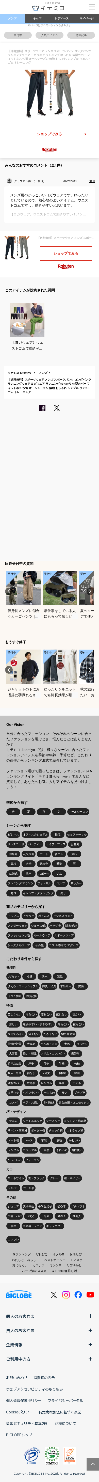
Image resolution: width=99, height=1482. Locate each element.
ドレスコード (16, 844)
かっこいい (15, 1159)
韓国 (77, 1073)
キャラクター (54, 1225)
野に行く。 (20, 1265)
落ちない (63, 1024)
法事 (28, 873)
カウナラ (38, 1265)
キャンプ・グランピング (38, 893)
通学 (59, 863)
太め (67, 1043)
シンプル (13, 1150)
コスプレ (13, 1239)
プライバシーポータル (65, 1400)
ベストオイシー (54, 1260)
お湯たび (76, 1254)
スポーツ (44, 873)
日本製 (61, 1073)
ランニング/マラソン (21, 883)
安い (64, 1092)
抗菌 (81, 986)
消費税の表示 (44, 1377)
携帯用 (75, 1053)
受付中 (18, 35)
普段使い (76, 1150)
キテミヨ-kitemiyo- (20, 372)
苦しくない (15, 1014)
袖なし (31, 1073)
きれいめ (61, 1150)
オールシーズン (78, 811)
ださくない (50, 1033)
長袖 (77, 1063)
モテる (77, 1082)
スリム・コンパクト (53, 1053)
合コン (59, 854)
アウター (28, 915)
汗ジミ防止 (15, 996)
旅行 (74, 854)
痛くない (34, 1033)
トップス (13, 915)
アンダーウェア (17, 925)
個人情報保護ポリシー (24, 1400)
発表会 (44, 863)
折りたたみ (15, 1063)
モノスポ (76, 1260)
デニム (13, 1120)
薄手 (46, 1063)
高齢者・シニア (32, 1225)
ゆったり (82, 1043)
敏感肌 (31, 1082)
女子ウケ (13, 1092)
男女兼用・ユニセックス (74, 1102)
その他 (39, 945)
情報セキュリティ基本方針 (27, 1423)
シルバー (13, 1188)
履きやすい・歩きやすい (38, 1024)
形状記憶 (31, 996)
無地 (59, 1140)
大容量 (13, 1053)
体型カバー (15, 1082)
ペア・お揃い (31, 1102)
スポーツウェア (64, 935)
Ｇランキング (21, 1254)
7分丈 (46, 1073)
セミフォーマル (77, 834)
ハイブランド (31, 1092)
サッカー (76, 883)
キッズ (37, 18)
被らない (78, 1024)
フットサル (44, 883)
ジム (59, 873)
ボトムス (44, 915)
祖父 (31, 1216)
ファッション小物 (19, 935)
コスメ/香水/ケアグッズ (63, 945)
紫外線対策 (68, 1033)
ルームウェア (42, 935)
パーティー (35, 844)
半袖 (61, 1063)
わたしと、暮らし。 (25, 1260)
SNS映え (49, 1102)
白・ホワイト (16, 1178)
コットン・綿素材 (75, 1120)
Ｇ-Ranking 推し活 (64, 1271)
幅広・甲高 (15, 1073)
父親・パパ (15, 1216)
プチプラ (79, 1092)
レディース (62, 18)
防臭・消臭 (49, 986)
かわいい (74, 1140)
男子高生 (28, 1206)
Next (90, 591)
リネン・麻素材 (17, 1130)
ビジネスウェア (63, 915)
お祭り (13, 854)
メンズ (12, 18)
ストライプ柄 (75, 1130)
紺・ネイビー (72, 1178)
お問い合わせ (16, 1377)
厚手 (31, 1063)
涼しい (13, 1024)
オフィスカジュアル (35, 834)
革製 (44, 1140)
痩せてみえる (16, 1033)
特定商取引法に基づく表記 (60, 1411)
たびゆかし (74, 1265)
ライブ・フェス (55, 844)
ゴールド (28, 1188)
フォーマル (32, 1159)
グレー (54, 1178)
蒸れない (46, 1014)
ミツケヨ (56, 1265)
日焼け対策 (15, 1043)
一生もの (49, 1092)
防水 (44, 976)
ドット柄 (13, 1140)
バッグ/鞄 (55, 925)
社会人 (77, 1216)
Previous (9, 591)
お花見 (75, 844)
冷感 (29, 976)
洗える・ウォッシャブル (23, 986)
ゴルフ (61, 883)
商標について (65, 1423)
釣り (63, 893)
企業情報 (14, 1345)
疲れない (61, 1014)
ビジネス (13, 834)
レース (28, 1140)
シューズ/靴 (38, 925)
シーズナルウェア (19, 945)
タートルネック (32, 1120)
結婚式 (13, 873)
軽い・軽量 (30, 1053)
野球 (13, 893)
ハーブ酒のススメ (34, 1271)
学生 (13, 1225)
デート (44, 854)
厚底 (61, 1082)
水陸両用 (65, 986)
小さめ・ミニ (49, 1043)
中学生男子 (45, 1206)
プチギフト (78, 1206)
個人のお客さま (20, 1316)
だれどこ (42, 1254)
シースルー (53, 1120)
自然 (46, 1150)
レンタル (46, 1082)
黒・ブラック (36, 1178)
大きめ (31, 1043)
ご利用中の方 (18, 1359)
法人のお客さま (20, 1330)
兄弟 (46, 1216)
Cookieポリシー (19, 1411)
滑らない (31, 1014)
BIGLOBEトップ (19, 1434)
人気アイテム (49, 35)
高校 (13, 863)
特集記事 (81, 35)
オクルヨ (59, 1254)
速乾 (60, 976)
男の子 (61, 1216)
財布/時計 (71, 925)
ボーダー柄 (38, 1130)
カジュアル (30, 1150)
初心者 (61, 1206)
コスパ (13, 1102)
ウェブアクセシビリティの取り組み (34, 1389)
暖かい (77, 1014)
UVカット (14, 976)
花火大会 (28, 854)
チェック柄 (56, 1130)
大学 (28, 863)
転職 (57, 834)
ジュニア (13, 1206)
